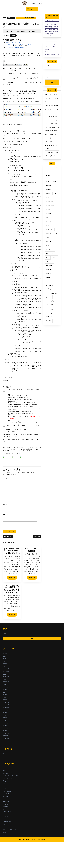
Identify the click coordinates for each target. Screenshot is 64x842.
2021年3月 (6, 674)
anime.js (48, 168)
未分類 (4, 832)
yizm (18, 31)
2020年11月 (6, 679)
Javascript (5, 816)
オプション (49, 289)
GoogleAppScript (50, 201)
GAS (55, 193)
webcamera (49, 265)
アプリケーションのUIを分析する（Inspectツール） (19, 44)
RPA (47, 245)
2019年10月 (6, 707)
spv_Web (48, 249)
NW (4, 786)
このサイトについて (50, 44)
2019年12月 (6, 702)
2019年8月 (6, 712)
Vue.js (48, 261)
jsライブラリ (49, 229)
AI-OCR (5, 768)
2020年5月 (6, 692)
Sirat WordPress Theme (27, 839)
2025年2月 (6, 656)
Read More (13, 578)
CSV (47, 181)
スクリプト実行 (50, 301)
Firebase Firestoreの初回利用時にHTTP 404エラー (51, 109)
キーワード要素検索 (51, 293)
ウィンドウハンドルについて (13, 42)
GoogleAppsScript (51, 205)
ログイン (5, 753)
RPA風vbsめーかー (8, 796)
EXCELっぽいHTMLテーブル (10, 775)
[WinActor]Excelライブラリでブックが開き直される (12, 551)
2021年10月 (6, 671)
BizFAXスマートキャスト (51, 176)
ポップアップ (49, 309)
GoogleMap (49, 213)
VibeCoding (6, 801)
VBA (4, 824)
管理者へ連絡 (48, 49)
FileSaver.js (49, 189)
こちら (20, 454)
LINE (4, 783)
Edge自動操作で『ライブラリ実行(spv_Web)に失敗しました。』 (12, 589)
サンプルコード (7, 811)
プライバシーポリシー (50, 46)
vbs (47, 257)
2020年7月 (6, 689)
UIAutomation (50, 253)
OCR (56, 233)
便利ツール (49, 317)
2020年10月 (6, 681)
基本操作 (48, 321)
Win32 (48, 277)
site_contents (6, 799)
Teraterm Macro (7, 821)
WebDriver (49, 269)
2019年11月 (6, 705)
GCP (47, 197)
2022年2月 (6, 666)
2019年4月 (6, 723)
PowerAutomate (7, 791)
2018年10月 (6, 738)
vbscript (54, 257)
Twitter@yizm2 (48, 51)
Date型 (54, 181)
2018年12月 (6, 733)
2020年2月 (6, 697)
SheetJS (54, 245)
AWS (56, 168)
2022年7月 (6, 661)
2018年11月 (6, 735)
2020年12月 (6, 676)
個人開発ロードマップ (51, 94)
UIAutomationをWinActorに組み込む (15, 47)
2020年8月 (6, 687)
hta (4, 814)
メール (5, 514)
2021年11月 (6, 669)
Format (48, 193)
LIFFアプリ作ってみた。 (52, 116)
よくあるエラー (50, 285)
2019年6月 (6, 717)
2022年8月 (6, 658)
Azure (47, 172)
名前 (5, 504)
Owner (4, 788)
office (47, 237)
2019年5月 (6, 720)
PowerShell (49, 241)
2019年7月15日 (10, 31)
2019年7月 (6, 715)
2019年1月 (6, 730)
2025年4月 (6, 653)
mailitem (48, 233)
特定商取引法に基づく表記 (52, 54)
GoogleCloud (49, 209)
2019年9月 (6, 710)
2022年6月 (6, 663)
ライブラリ (49, 313)
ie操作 (48, 217)
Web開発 (48, 273)
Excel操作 (49, 185)
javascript (48, 221)
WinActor (11, 17)
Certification (6, 773)
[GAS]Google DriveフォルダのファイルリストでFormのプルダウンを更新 (52, 123)
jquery (48, 225)
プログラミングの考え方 (9, 829)
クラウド (48, 297)
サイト (5, 524)
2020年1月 (6, 699)
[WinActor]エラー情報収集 (32, 550)
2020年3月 (6, 694)
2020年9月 (6, 684)
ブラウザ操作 (49, 305)
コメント (6, 478)
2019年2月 (6, 728)
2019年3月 (6, 725)
